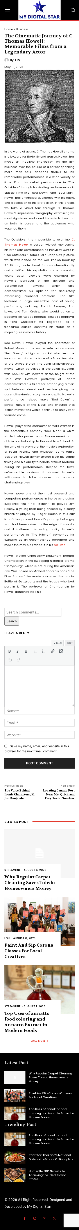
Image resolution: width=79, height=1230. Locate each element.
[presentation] (9, 651)
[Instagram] (34, 1218)
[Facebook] (25, 1218)
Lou (7, 938)
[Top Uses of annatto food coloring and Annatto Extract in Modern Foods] (39, 989)
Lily (17, 60)
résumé (59, 545)
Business (22, 29)
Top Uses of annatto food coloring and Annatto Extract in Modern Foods (27, 1022)
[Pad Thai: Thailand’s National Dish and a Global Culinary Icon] (14, 1157)
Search (12, 621)
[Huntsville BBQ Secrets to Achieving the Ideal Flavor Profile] (14, 1175)
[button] (9, 651)
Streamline (12, 870)
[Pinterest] (44, 1218)
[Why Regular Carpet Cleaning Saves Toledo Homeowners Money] (39, 853)
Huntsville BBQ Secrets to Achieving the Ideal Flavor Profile (47, 1175)
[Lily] (7, 60)
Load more (38, 1041)
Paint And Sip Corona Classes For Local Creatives (28, 950)
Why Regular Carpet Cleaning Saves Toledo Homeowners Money (29, 882)
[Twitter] (54, 1218)
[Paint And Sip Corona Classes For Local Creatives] (39, 921)
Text (70, 642)
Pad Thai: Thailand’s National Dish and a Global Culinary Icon (51, 1157)
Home (8, 29)
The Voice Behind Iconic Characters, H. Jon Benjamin (19, 794)
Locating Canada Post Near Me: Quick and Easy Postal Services (59, 794)
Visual (58, 642)
